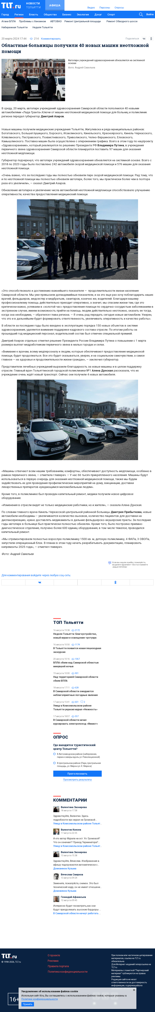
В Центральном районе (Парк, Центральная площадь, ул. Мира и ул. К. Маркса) (79, 764)
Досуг (98, 14)
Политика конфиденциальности (67, 971)
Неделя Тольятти (43, 27)
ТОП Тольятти (68, 622)
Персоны (104, 7)
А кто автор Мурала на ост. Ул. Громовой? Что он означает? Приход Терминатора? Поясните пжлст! (76, 840)
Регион (19, 14)
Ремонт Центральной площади (82, 21)
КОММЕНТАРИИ (70, 800)
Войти (149, 14)
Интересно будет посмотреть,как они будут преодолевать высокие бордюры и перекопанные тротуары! (77, 908)
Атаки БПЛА (9, 21)
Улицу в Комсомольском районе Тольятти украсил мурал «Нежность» (94, 823)
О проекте (54, 955)
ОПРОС (60, 737)
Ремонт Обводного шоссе (122, 21)
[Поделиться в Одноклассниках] (149, 38)
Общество (50, 14)
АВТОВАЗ (55, 21)
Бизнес (66, 14)
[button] (40, 582)
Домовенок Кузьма (64, 868)
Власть (33, 14)
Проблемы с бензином (32, 21)
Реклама (53, 960)
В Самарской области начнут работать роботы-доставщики (88, 913)
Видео (91, 7)
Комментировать (51, 38)
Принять (27, 1004)
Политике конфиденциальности (39, 999)
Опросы (119, 7)
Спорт (111, 14)
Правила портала (58, 966)
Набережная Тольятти (15, 27)
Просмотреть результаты (77, 779)
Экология (83, 14)
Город (5, 14)
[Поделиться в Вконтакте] (142, 38)
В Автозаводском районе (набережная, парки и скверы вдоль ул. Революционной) (78, 755)
